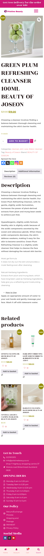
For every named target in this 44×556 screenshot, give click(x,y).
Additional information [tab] (29, 171)
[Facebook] (3, 163)
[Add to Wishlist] (31, 141)
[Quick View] (6, 366)
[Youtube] (13, 538)
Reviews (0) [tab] (9, 176)
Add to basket (18, 141)
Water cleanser (35, 149)
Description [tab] (9, 171)
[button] (39, 20)
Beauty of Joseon (13, 152)
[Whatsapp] (12, 163)
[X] (8, 163)
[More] (21, 163)
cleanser (15, 149)
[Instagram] (17, 163)
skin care (24, 149)
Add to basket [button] (9, 371)
